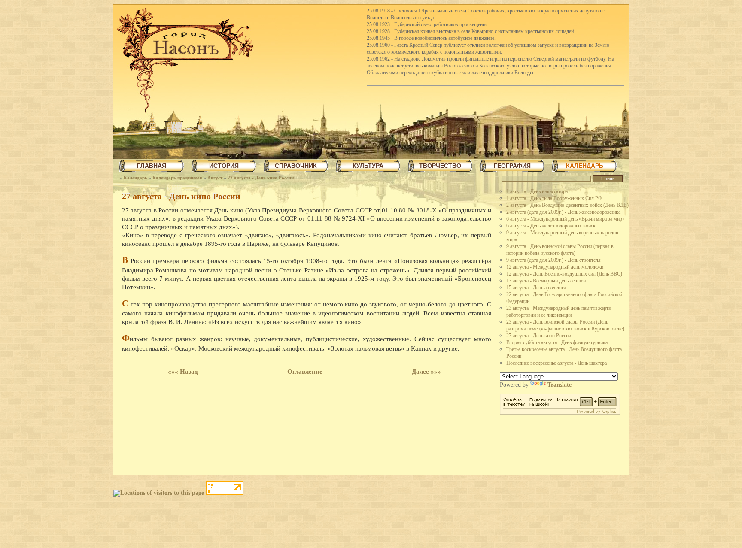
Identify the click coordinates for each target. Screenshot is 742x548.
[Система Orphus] (560, 412)
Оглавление (304, 371)
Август (214, 177)
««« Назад (183, 371)
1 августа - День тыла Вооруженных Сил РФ (554, 198)
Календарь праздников (177, 177)
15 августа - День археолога (536, 288)
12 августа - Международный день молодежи (554, 267)
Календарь (135, 177)
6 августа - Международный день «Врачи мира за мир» (565, 219)
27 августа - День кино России (261, 177)
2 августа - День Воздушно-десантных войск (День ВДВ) (567, 205)
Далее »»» (426, 371)
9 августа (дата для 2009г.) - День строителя (553, 260)
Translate (559, 384)
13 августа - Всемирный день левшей (546, 281)
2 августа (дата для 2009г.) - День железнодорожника (563, 212)
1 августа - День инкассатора (537, 191)
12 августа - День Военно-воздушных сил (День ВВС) (564, 274)
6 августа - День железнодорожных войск (551, 226)
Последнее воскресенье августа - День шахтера (556, 363)
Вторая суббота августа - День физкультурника (557, 342)
